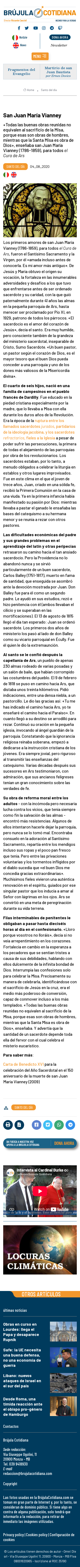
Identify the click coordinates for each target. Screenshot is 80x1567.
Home (30, 90)
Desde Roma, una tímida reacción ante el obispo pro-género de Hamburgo (22, 1406)
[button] (40, 56)
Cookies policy (36, 1534)
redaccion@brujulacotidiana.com (27, 1473)
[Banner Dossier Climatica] (40, 1250)
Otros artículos (41, 1294)
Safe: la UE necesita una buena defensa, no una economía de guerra (22, 1357)
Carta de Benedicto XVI (23, 1064)
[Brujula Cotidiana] (40, 13)
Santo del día (49, 90)
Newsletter (59, 45)
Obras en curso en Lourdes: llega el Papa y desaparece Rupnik (21, 1332)
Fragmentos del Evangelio (21, 71)
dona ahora (60, 37)
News (23, 45)
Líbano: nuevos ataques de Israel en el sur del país (22, 1380)
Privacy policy (13, 1534)
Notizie (23, 37)
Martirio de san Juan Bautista (58, 70)
